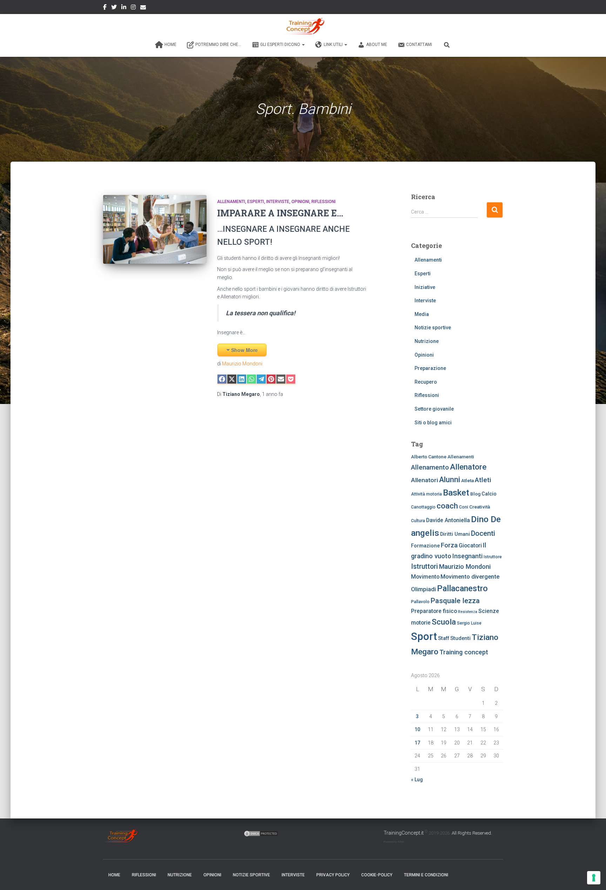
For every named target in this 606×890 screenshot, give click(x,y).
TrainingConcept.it (404, 833)
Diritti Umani (455, 534)
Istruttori (424, 566)
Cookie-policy (376, 874)
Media (422, 314)
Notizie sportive (433, 327)
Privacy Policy (333, 874)
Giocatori (470, 545)
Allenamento (430, 467)
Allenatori (424, 480)
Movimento (425, 576)
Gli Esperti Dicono (280, 44)
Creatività (479, 507)
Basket (456, 492)
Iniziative (425, 287)
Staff (443, 638)
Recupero (426, 382)
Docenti (483, 533)
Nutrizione (427, 341)
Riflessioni (323, 201)
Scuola (444, 622)
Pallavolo (420, 601)
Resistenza (467, 611)
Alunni (449, 479)
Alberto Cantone (428, 456)
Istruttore (493, 556)
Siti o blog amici (433, 422)
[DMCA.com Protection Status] (260, 833)
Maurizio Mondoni (242, 363)
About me (376, 44)
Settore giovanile (434, 409)
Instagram (133, 8)
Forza (449, 545)
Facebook (105, 8)
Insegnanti (467, 556)
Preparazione (430, 368)
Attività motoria (426, 494)
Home (170, 44)
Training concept (463, 652)
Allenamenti (231, 201)
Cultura (418, 520)
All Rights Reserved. (472, 833)
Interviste (277, 201)
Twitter (114, 8)
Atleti (483, 480)
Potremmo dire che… (218, 44)
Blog (475, 494)
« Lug (417, 779)
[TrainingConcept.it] (302, 26)
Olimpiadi (423, 589)
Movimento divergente (469, 576)
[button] (303, 44)
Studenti (460, 638)
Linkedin (123, 8)
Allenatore (468, 466)
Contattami (419, 44)
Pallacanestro (462, 588)
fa (272, 394)
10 (417, 729)
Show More (244, 349)
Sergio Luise (469, 623)
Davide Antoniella (448, 520)
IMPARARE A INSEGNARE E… (280, 213)
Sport (424, 636)
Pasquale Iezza (455, 600)
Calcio (489, 494)
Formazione (425, 545)
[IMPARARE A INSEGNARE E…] (155, 229)
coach (447, 505)
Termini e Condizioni (426, 874)
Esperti (255, 201)
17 (417, 743)
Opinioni (300, 201)
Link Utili (334, 44)
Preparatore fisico (434, 611)
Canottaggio (423, 507)
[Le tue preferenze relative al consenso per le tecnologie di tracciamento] (593, 877)
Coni (463, 507)
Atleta (467, 480)
